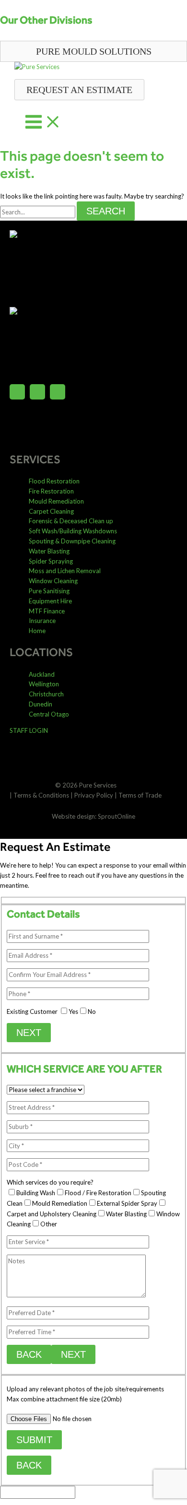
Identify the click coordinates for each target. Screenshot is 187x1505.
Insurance (42, 620)
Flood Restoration (54, 481)
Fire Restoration (51, 491)
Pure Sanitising (49, 591)
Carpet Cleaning (51, 511)
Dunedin (40, 704)
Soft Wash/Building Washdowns (73, 531)
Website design (73, 816)
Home (37, 631)
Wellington (44, 684)
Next (28, 1032)
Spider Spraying (51, 561)
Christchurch (46, 694)
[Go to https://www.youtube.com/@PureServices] (57, 393)
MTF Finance (47, 611)
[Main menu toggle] (43, 122)
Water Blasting (49, 551)
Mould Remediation (56, 501)
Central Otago (49, 714)
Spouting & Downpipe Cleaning (72, 541)
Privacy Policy (93, 795)
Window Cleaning (53, 581)
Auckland (42, 674)
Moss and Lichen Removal (65, 571)
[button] (93, 51)
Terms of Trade (140, 795)
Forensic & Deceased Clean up (71, 521)
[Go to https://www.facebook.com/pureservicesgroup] (17, 393)
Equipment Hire (50, 601)
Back (29, 1354)
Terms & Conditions (41, 795)
